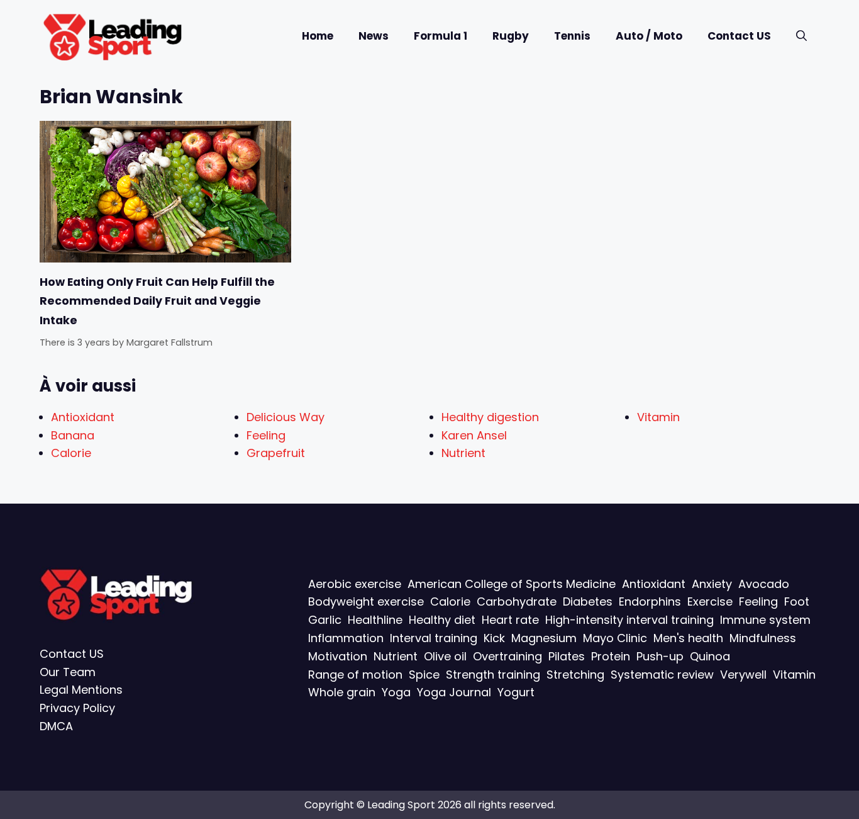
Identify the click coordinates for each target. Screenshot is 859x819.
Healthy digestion (490, 417)
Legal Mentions (81, 690)
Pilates (566, 656)
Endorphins (650, 601)
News (373, 35)
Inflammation (346, 638)
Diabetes (587, 601)
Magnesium (544, 638)
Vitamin (658, 417)
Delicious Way (285, 417)
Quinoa (710, 656)
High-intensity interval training (629, 620)
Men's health (688, 638)
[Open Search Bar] (801, 36)
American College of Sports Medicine (511, 584)
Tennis (572, 35)
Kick (494, 638)
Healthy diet (442, 620)
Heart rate (510, 620)
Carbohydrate (517, 601)
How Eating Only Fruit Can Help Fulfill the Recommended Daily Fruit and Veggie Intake (157, 301)
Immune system (765, 620)
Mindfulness (762, 638)
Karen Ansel (474, 435)
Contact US (739, 35)
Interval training (433, 638)
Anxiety (712, 584)
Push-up (660, 656)
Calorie (71, 453)
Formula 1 (440, 35)
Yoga (396, 692)
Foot (796, 601)
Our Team (68, 672)
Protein (610, 656)
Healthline (375, 620)
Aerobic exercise (354, 584)
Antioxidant (82, 417)
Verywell (743, 674)
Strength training (493, 674)
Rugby (510, 35)
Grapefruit (276, 453)
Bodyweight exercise (366, 601)
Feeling (266, 435)
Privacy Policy (77, 708)
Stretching (575, 674)
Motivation (337, 656)
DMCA (56, 726)
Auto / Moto (649, 35)
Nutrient (463, 453)
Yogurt (516, 692)
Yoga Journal (454, 692)
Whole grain (341, 692)
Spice (424, 674)
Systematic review (662, 674)
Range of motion (355, 674)
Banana (72, 435)
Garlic (324, 620)
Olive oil (445, 656)
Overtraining (507, 656)
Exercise (710, 601)
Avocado (763, 584)
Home (317, 35)
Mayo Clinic (615, 638)
